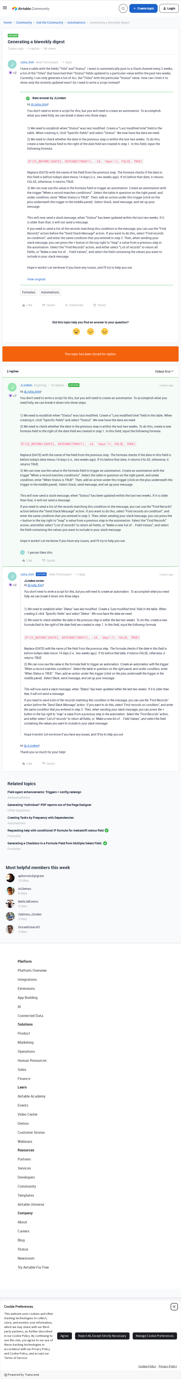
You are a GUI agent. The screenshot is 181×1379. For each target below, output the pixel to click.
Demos (23, 1123)
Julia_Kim (27, 62)
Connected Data (30, 1015)
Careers (23, 1231)
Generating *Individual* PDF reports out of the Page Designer (49, 805)
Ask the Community (49, 22)
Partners (24, 1159)
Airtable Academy (31, 1096)
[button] (5, 9)
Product (24, 1033)
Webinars (25, 1141)
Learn (22, 1087)
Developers (26, 1177)
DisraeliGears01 (29, 927)
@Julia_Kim (39, 104)
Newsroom (26, 1258)
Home (8, 22)
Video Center (28, 1114)
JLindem (26, 385)
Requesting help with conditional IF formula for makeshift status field (56, 830)
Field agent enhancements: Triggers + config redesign (44, 792)
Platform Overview (32, 970)
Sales (22, 1069)
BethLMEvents (28, 901)
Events (23, 1105)
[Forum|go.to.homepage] (30, 8)
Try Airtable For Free (33, 1267)
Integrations (27, 979)
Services (24, 1168)
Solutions (25, 1024)
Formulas (28, 292)
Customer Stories (31, 1132)
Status (23, 1249)
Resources (26, 1150)
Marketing (26, 1042)
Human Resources (32, 1060)
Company (25, 1213)
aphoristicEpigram (31, 876)
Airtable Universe (31, 1204)
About (22, 1222)
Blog (21, 1240)
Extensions (26, 988)
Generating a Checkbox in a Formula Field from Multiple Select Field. (55, 843)
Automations (76, 22)
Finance (24, 1078)
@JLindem (31, 745)
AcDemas (24, 889)
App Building (28, 997)
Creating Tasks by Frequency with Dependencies (41, 817)
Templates (26, 1195)
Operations (26, 1051)
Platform (25, 961)
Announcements (19, 797)
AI (19, 1006)
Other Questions (19, 810)
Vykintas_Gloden (29, 914)
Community (24, 22)
